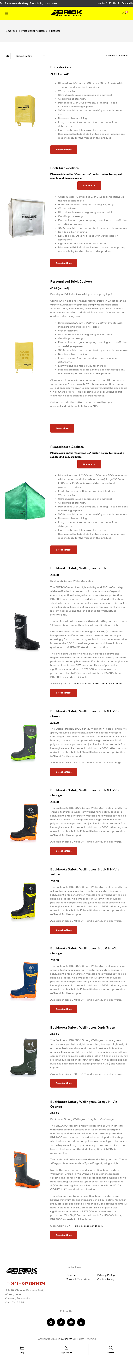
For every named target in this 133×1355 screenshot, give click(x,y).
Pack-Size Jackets (64, 168)
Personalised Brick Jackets (71, 281)
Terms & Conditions (78, 1279)
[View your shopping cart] (124, 13)
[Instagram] (81, 1322)
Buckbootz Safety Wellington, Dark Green (82, 1027)
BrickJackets (64, 1339)
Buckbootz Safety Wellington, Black (78, 568)
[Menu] (25, 13)
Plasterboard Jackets (67, 447)
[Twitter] (61, 1322)
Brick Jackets (61, 67)
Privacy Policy (106, 1275)
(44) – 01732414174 (27, 1283)
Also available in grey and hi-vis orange (98, 683)
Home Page (11, 31)
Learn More (62, 428)
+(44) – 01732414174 (109, 3)
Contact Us (127, 3)
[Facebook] (51, 1322)
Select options (64, 149)
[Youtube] (71, 1322)
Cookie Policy (105, 1279)
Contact (71, 1275)
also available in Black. (89, 1225)
